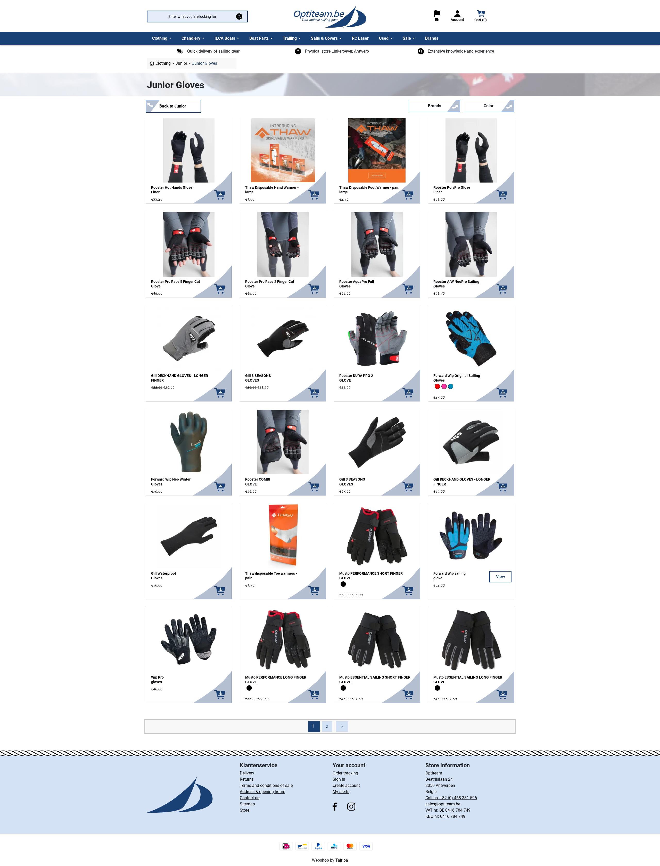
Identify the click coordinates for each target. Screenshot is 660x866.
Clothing (163, 63)
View (500, 576)
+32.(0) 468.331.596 (458, 797)
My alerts (341, 791)
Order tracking (345, 773)
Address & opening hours (262, 791)
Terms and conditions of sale (266, 785)
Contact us (249, 797)
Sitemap (247, 804)
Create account (346, 785)
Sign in (339, 779)
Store (244, 810)
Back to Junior (172, 106)
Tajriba (341, 860)
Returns (247, 779)
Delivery (247, 773)
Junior (181, 63)
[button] (481, 17)
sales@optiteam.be (442, 804)
